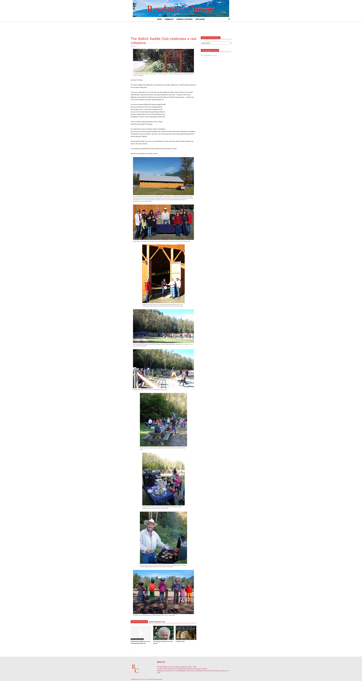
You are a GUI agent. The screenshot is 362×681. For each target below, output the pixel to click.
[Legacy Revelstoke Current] (181, 8)
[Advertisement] (181, 28)
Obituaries (200, 19)
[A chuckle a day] (186, 633)
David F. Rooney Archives (137, 639)
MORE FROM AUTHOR (157, 622)
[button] (229, 19)
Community (169, 19)
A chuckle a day (180, 641)
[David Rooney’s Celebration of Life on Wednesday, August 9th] (141, 633)
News (159, 19)
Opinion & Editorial (184, 19)
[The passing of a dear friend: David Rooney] (163, 633)
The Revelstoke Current (209, 55)
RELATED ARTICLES (139, 622)
